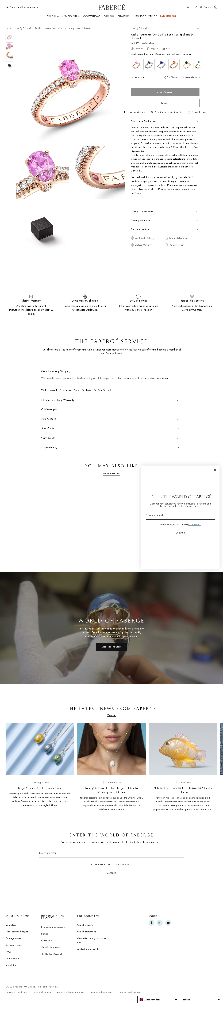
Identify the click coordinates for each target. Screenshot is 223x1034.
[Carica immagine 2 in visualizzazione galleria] (9, 46)
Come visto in (47, 940)
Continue (111, 872)
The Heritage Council (51, 953)
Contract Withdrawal (129, 992)
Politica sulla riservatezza (70, 992)
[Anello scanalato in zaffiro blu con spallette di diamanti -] (149, 64)
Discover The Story (111, 646)
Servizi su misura (13, 944)
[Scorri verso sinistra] (14, 766)
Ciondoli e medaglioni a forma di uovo (93, 940)
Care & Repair (13, 958)
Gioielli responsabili (51, 947)
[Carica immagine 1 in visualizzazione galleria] (9, 36)
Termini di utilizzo (42, 992)
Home (8, 28)
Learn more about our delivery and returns (146, 378)
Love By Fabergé (23, 28)
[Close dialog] (215, 470)
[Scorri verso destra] (209, 766)
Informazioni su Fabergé (53, 926)
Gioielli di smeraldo (86, 931)
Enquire (165, 103)
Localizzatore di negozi (17, 931)
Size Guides (11, 965)
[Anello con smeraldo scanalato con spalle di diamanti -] (186, 64)
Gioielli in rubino (85, 924)
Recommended (111, 473)
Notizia (44, 933)
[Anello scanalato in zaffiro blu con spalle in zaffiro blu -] (161, 64)
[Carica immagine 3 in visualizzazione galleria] (9, 56)
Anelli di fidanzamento (88, 948)
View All (111, 715)
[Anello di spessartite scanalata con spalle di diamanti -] (174, 64)
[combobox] (27, 7)
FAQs (8, 951)
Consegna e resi (13, 938)
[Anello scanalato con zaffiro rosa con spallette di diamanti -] (136, 64)
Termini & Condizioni (17, 992)
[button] (215, 7)
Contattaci (11, 924)
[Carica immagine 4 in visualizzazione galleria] (9, 65)
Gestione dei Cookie (101, 992)
